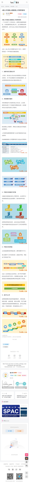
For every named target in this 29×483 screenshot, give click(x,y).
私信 (25, 14)
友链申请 (6, 464)
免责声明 (12, 464)
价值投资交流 (20, 466)
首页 (3, 6)
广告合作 (17, 464)
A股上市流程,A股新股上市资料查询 (13, 10)
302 (12, 375)
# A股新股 (5, 346)
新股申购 (7, 6)
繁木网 (7, 13)
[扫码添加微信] (26, 465)
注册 (20, 431)
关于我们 (23, 464)
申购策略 (12, 6)
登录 (11, 431)
